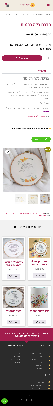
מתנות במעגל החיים (37, 14)
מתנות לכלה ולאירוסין (23, 14)
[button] (48, 5)
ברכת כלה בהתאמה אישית (28, 213)
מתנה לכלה (42, 216)
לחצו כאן (31, 116)
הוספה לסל (22, 58)
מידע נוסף (42, 70)
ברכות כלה (40, 116)
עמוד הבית (48, 14)
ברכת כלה (41, 213)
